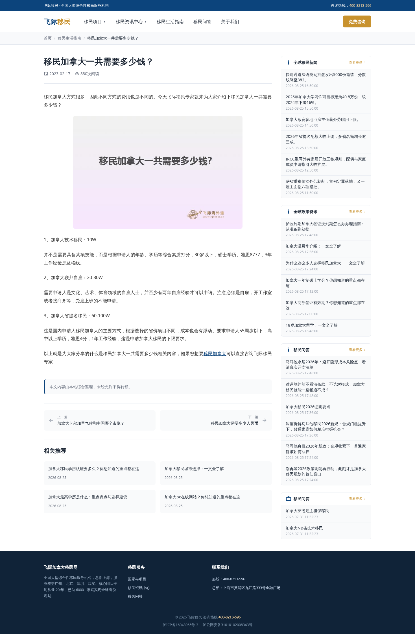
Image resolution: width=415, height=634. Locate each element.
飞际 (57, 21)
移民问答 (202, 21)
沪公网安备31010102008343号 (227, 624)
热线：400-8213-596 (228, 578)
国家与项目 (137, 578)
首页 (48, 38)
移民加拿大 (215, 353)
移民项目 (95, 21)
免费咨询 (357, 21)
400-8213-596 (360, 5)
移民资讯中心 (131, 21)
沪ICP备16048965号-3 (180, 624)
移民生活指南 (170, 21)
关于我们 (230, 21)
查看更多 (355, 62)
